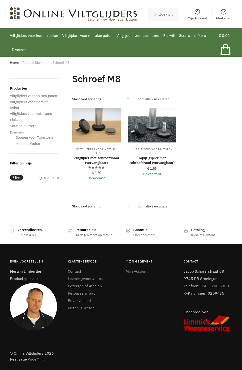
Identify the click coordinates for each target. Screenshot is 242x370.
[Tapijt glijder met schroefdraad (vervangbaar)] (152, 125)
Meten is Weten (28, 143)
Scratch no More (23, 126)
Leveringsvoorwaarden (87, 278)
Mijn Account (197, 18)
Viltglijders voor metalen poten (96, 151)
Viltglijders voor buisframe (31, 113)
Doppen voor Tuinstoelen (36, 137)
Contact (74, 271)
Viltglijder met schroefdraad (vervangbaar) (96, 160)
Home (14, 62)
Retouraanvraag (81, 293)
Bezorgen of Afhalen (85, 286)
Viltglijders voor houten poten (33, 96)
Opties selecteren (96, 189)
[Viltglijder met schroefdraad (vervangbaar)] (96, 125)
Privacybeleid (79, 300)
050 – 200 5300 (214, 286)
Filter (16, 178)
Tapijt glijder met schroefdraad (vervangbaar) (152, 160)
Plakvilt (16, 119)
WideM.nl (35, 359)
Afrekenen (223, 18)
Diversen (17, 132)
